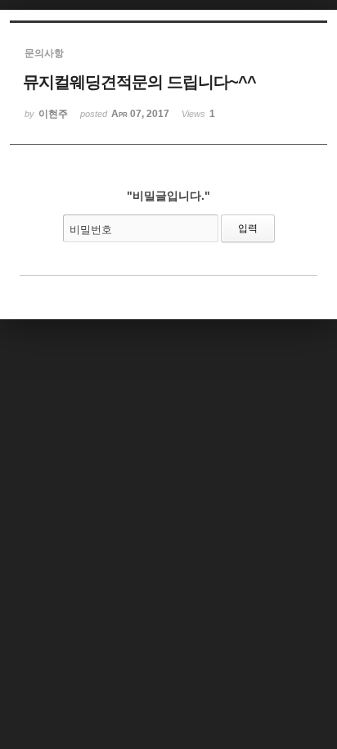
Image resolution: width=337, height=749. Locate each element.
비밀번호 (91, 229)
